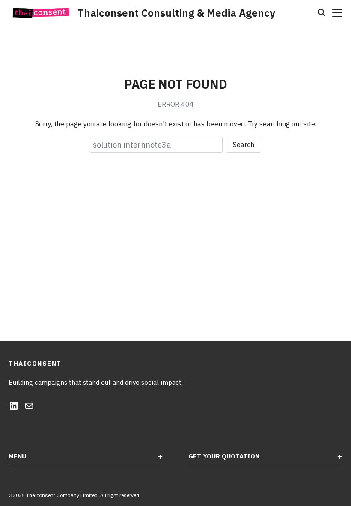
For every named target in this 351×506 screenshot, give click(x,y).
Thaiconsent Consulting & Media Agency (176, 13)
